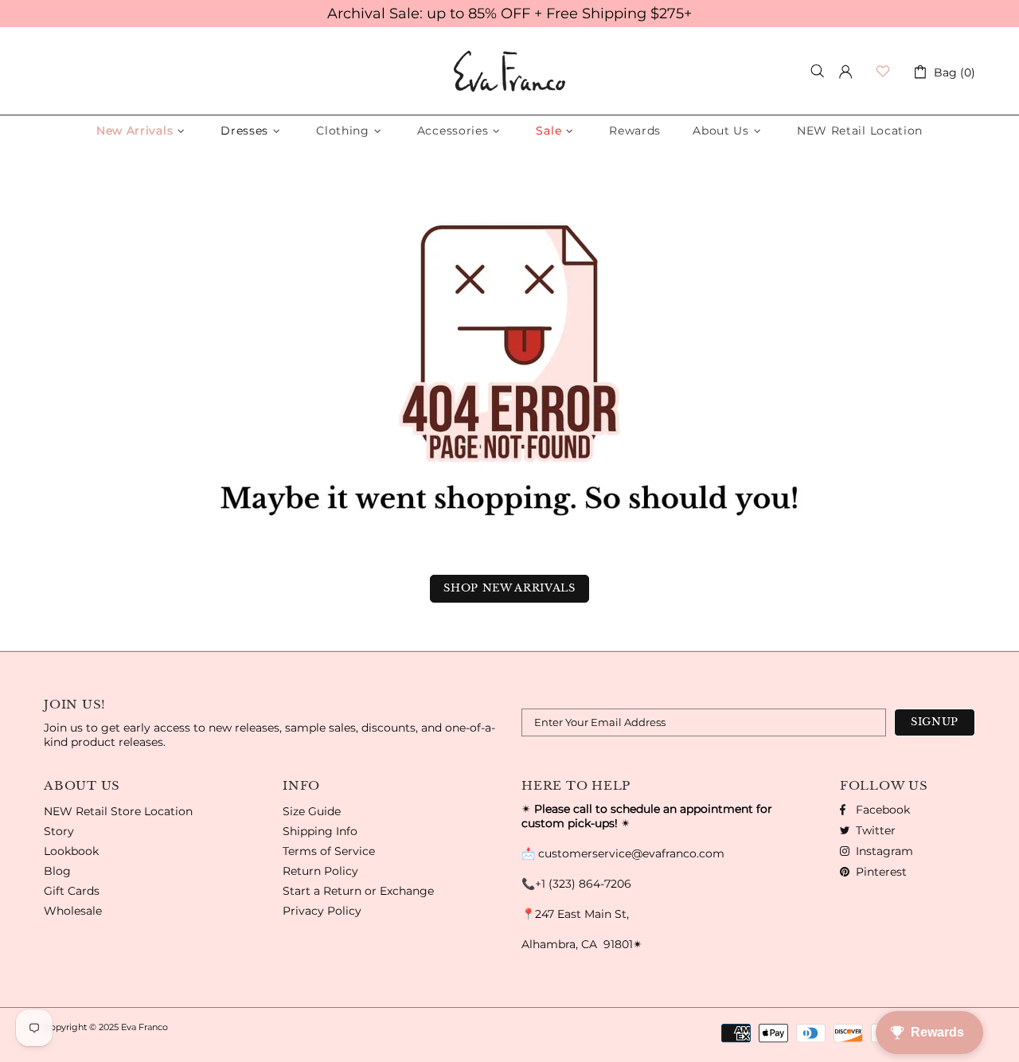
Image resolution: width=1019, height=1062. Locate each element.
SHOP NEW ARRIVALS (509, 588)
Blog (57, 871)
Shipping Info (320, 831)
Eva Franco (509, 71)
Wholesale (73, 911)
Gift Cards (72, 891)
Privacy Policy (322, 911)
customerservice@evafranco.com (631, 853)
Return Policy (320, 871)
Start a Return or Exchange (358, 891)
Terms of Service (329, 851)
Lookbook (71, 851)
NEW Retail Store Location (118, 811)
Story (59, 831)
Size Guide (312, 811)
